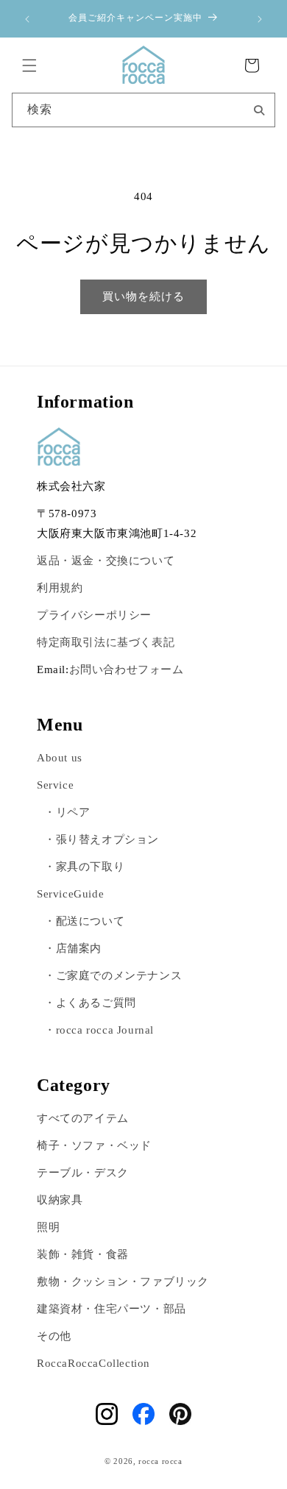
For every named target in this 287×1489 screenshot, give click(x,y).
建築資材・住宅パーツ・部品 (111, 1309)
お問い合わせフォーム (126, 669)
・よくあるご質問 (90, 1003)
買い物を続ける (143, 296)
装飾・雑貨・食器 (83, 1254)
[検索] (259, 109)
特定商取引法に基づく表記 (105, 642)
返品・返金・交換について (105, 560)
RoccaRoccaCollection (93, 1363)
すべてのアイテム (83, 1118)
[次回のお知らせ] (260, 19)
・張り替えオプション (101, 839)
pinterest (180, 1414)
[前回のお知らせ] (27, 19)
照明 (48, 1227)
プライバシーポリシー (94, 615)
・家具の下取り (84, 867)
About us (59, 758)
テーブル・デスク (83, 1173)
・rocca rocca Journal (99, 1030)
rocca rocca (160, 1461)
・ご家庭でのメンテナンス (113, 975)
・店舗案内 (73, 948)
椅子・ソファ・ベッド (94, 1145)
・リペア (67, 812)
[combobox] (144, 110)
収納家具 (59, 1200)
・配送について (84, 921)
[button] (29, 65)
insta (107, 1414)
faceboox (143, 1414)
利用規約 (59, 588)
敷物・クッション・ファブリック (123, 1281)
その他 (54, 1336)
